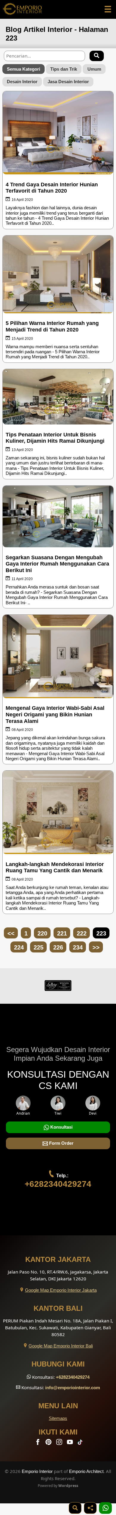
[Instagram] (59, 1443)
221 (62, 933)
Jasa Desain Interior (68, 81)
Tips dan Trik (63, 69)
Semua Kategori (23, 69)
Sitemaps (58, 1418)
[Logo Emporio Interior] (22, 9)
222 (82, 933)
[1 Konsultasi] (105, 1508)
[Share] (90, 1508)
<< (11, 933)
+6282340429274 (58, 1184)
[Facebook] (38, 1443)
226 (58, 947)
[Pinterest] (49, 1443)
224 (19, 947)
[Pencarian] (97, 56)
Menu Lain (58, 1406)
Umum (94, 69)
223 (101, 933)
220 (42, 933)
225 (38, 947)
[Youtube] (70, 1443)
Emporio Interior (37, 1471)
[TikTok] (81, 1443)
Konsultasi (61, 1127)
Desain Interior (22, 81)
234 (78, 947)
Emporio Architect (86, 1471)
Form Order (60, 1143)
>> (96, 947)
